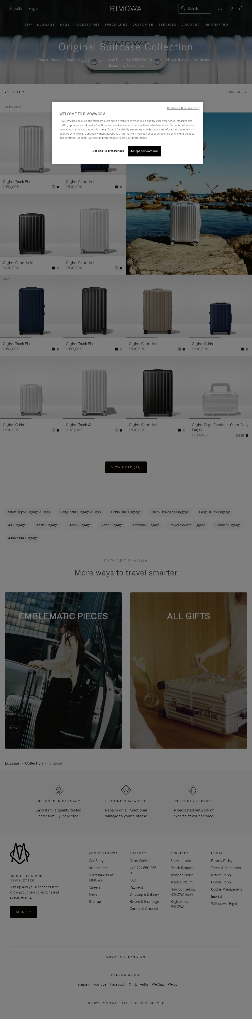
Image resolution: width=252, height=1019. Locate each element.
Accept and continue (144, 151)
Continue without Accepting (183, 108)
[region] (127, 133)
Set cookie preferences (108, 151)
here (103, 129)
